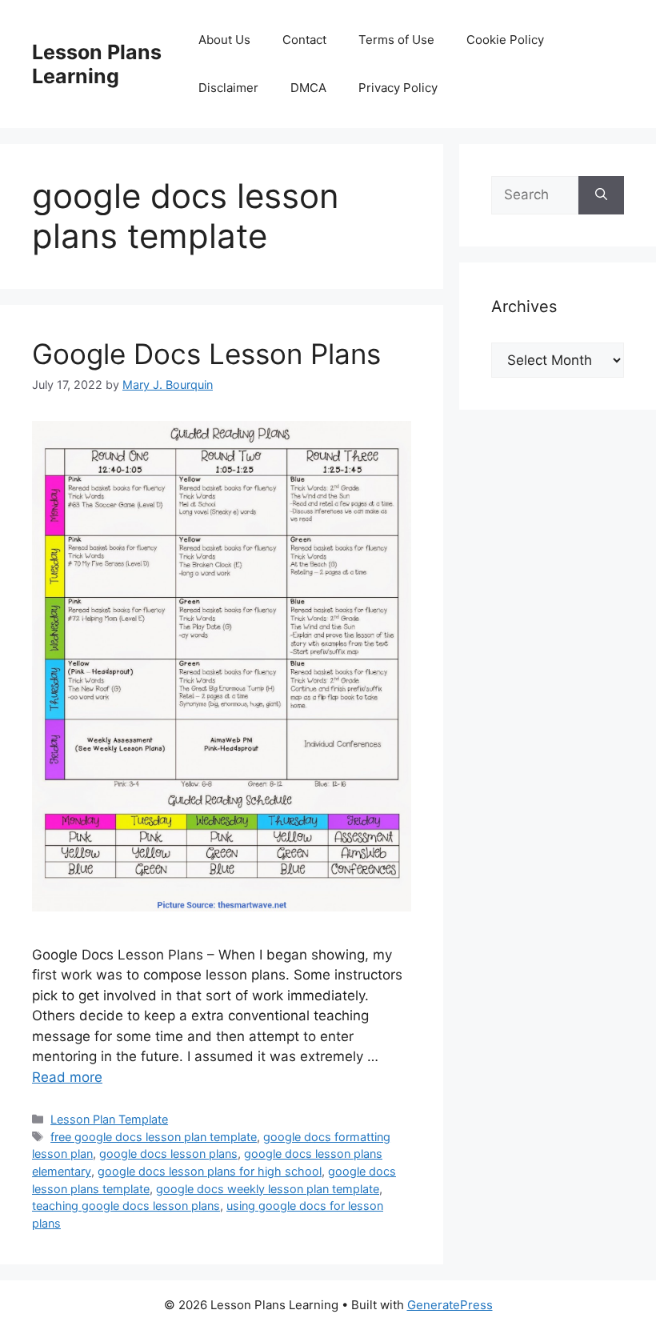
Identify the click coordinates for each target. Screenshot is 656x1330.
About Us (224, 39)
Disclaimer (228, 87)
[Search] (601, 195)
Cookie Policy (505, 39)
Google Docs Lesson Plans (206, 354)
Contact (304, 39)
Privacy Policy (398, 87)
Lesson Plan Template (109, 1119)
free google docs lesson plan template (153, 1137)
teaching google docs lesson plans (126, 1205)
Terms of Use (396, 39)
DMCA (308, 87)
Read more (67, 1077)
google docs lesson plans (168, 1153)
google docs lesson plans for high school (210, 1171)
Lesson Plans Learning (97, 64)
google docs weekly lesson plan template (267, 1189)
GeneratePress (450, 1304)
